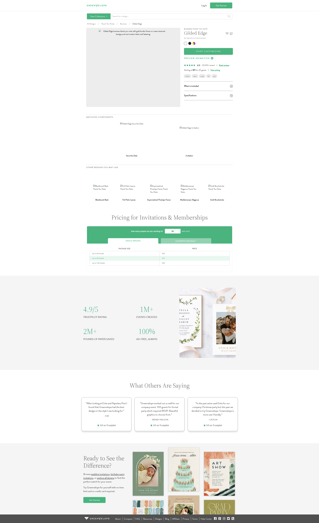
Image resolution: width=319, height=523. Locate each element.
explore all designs (105, 478)
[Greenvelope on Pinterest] (219, 518)
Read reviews (224, 65)
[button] (227, 33)
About (118, 518)
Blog (167, 518)
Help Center (206, 518)
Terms (195, 518)
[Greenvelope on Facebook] (215, 518)
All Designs (91, 24)
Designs (158, 518)
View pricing (215, 70)
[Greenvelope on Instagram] (224, 518)
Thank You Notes (108, 24)
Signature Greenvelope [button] (196, 38)
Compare (128, 518)
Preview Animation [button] (197, 58)
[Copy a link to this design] (231, 33)
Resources (147, 518)
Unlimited (186, 240)
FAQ (137, 518)
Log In (204, 5)
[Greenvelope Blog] (233, 518)
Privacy (186, 518)
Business (123, 24)
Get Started (221, 5)
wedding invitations (100, 474)
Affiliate (175, 518)
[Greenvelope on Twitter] (228, 518)
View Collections (98, 16)
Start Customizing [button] (208, 51)
